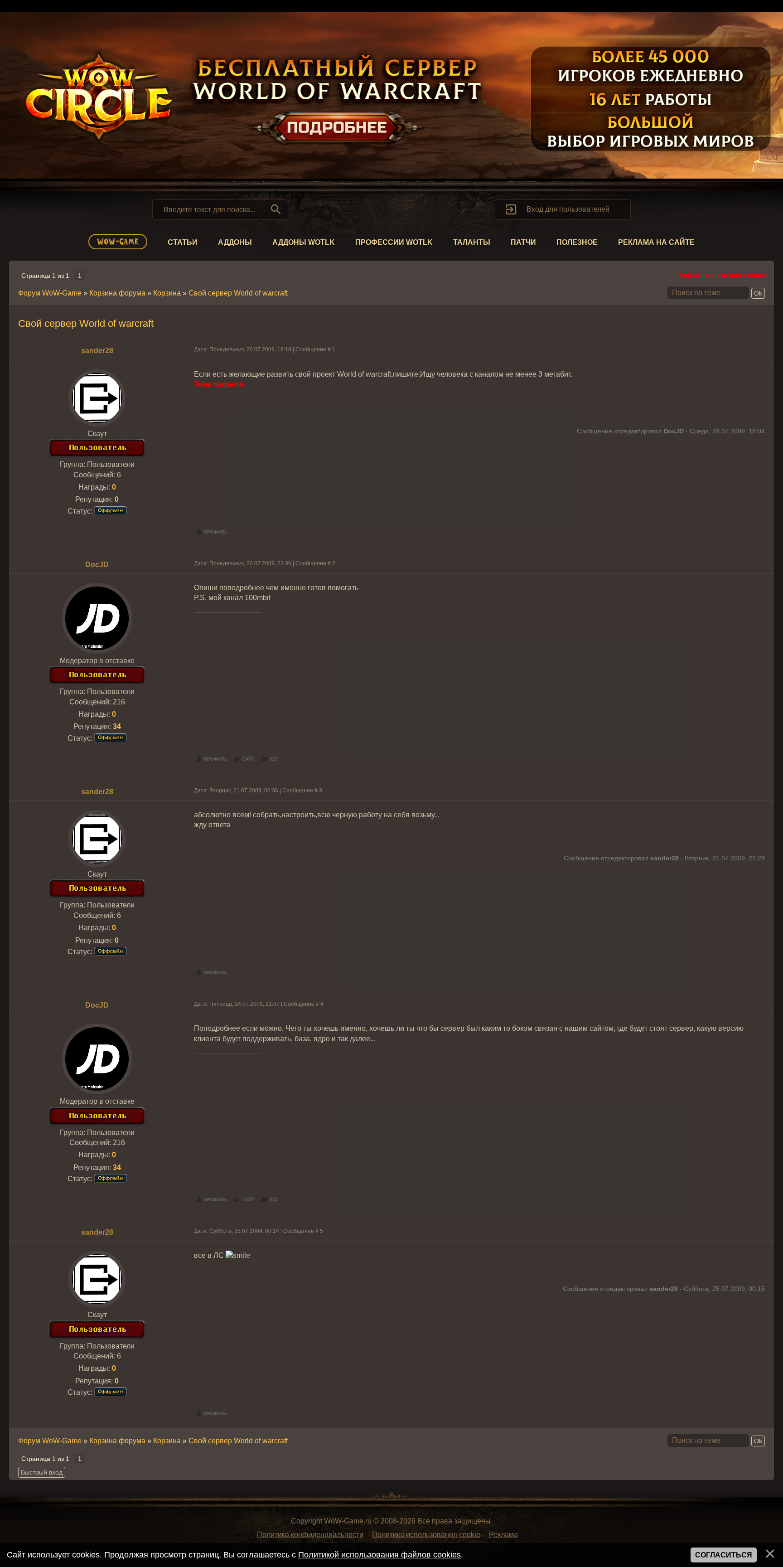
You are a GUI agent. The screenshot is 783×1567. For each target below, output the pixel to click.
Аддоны (235, 242)
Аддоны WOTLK (303, 242)
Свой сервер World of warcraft (238, 293)
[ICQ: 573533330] (269, 759)
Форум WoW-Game (50, 293)
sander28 (97, 350)
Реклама (503, 1534)
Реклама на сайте (656, 242)
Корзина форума (117, 293)
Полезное (577, 242)
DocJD (97, 564)
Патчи (523, 242)
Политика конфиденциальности (310, 1534)
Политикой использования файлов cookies (379, 1554)
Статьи (183, 242)
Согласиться (723, 1555)
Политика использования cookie (426, 1534)
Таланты (471, 242)
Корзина (167, 293)
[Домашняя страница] (244, 759)
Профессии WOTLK (394, 242)
